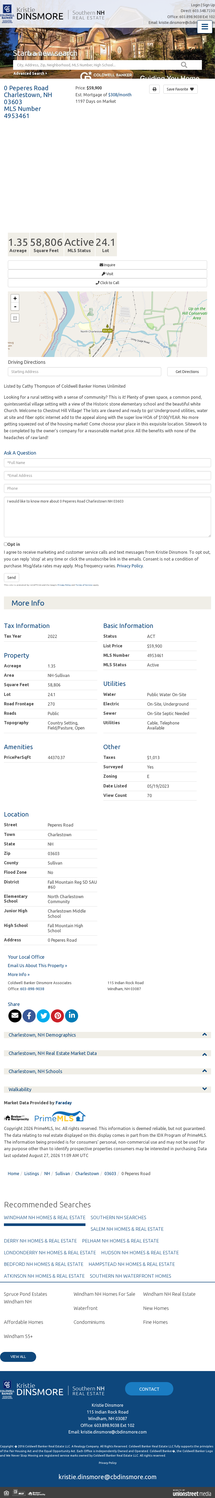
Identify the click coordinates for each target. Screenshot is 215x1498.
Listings (31, 1173)
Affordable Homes (23, 1322)
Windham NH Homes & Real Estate (44, 1217)
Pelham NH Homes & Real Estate (120, 1240)
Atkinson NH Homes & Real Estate (44, 1275)
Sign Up (209, 5)
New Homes (156, 1308)
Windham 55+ (18, 1336)
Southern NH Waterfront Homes (130, 1275)
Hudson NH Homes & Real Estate (140, 1252)
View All (18, 1357)
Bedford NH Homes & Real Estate (43, 1264)
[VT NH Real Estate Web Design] (192, 1492)
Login (195, 5)
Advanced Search (28, 73)
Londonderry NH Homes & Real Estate (50, 1252)
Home (13, 1173)
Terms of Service (84, 585)
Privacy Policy (130, 565)
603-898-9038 (32, 989)
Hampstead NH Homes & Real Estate (132, 1264)
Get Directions (187, 372)
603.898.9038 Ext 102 (197, 17)
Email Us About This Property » (37, 965)
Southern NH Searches (118, 1217)
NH (47, 1173)
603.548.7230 (203, 11)
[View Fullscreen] (15, 318)
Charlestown (87, 1173)
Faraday (64, 1102)
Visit (109, 274)
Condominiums (89, 1322)
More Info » (19, 974)
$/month (120, 94)
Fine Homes (155, 1322)
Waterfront (86, 1308)
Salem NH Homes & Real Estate (127, 1229)
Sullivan (62, 1173)
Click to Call (109, 283)
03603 (110, 1173)
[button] (184, 65)
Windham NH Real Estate (169, 1294)
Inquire (109, 265)
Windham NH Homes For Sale (104, 1294)
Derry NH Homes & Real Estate (40, 1240)
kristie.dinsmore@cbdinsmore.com (187, 22)
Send (11, 577)
